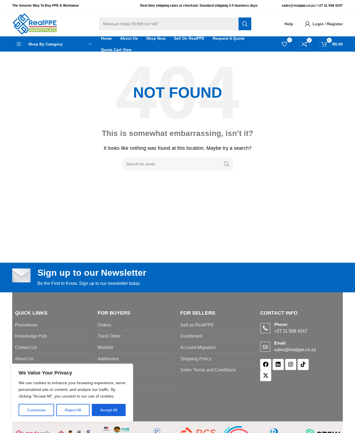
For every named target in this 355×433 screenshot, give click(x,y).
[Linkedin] (278, 364)
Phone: (281, 324)
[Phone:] (265, 328)
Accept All (108, 410)
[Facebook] (265, 364)
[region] (72, 393)
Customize (36, 410)
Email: (280, 343)
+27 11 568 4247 (330, 5)
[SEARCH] (245, 23)
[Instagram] (290, 364)
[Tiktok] (303, 364)
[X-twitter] (265, 375)
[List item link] (53, 325)
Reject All (73, 410)
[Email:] (265, 347)
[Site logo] (34, 23)
